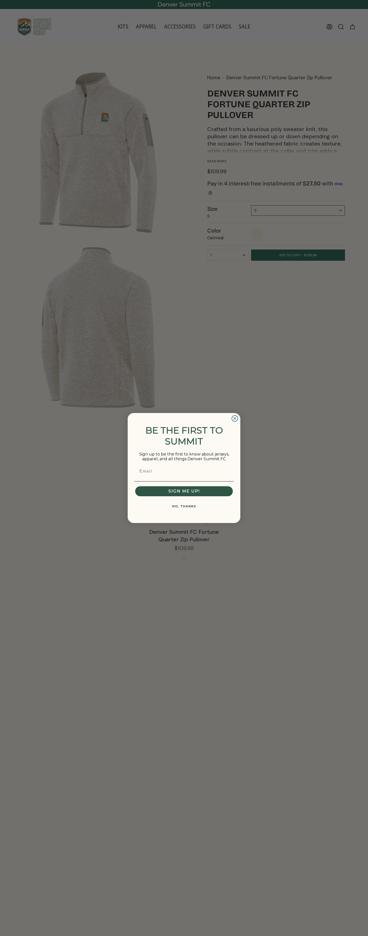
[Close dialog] (235, 419)
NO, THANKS (184, 506)
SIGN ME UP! (184, 491)
